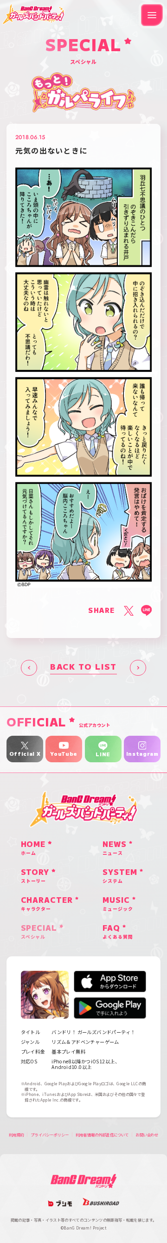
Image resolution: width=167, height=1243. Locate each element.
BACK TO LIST (83, 667)
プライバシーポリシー (50, 1134)
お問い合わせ (146, 1134)
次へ (138, 668)
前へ (29, 668)
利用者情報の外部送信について (102, 1134)
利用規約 (16, 1134)
